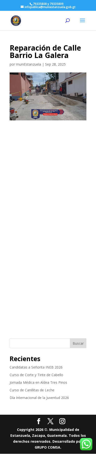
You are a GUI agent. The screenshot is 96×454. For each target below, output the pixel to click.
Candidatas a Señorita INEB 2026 (36, 367)
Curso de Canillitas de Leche (32, 390)
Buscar (78, 343)
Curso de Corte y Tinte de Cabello (36, 374)
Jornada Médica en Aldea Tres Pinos (38, 382)
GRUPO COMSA (47, 447)
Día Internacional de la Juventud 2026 (39, 397)
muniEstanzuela (28, 64)
